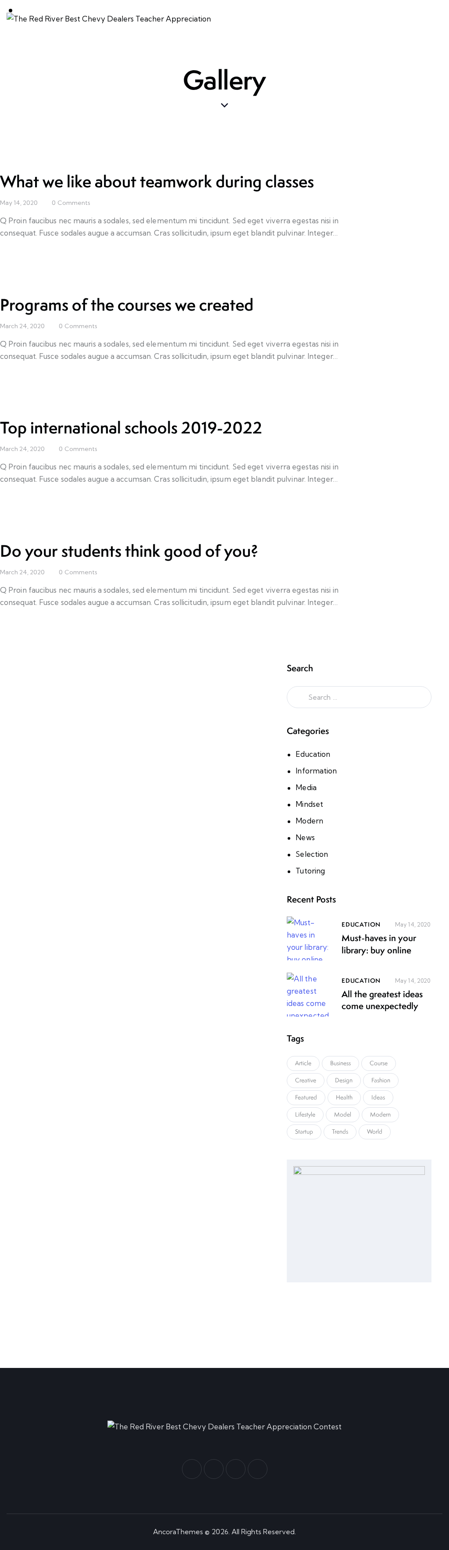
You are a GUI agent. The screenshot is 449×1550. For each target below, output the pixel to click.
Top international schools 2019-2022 (131, 427)
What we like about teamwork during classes (157, 181)
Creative (305, 1080)
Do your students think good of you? (129, 551)
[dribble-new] (236, 1469)
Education (313, 754)
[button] (439, 19)
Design (344, 1080)
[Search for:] (359, 697)
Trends (340, 1131)
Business (340, 1063)
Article (303, 1063)
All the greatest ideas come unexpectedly (382, 1000)
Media (306, 787)
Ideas (378, 1097)
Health (344, 1097)
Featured (306, 1097)
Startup (304, 1131)
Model (342, 1114)
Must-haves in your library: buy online (379, 944)
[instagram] (257, 1469)
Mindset (309, 804)
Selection (312, 854)
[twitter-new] (214, 1469)
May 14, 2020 (19, 203)
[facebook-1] (192, 1469)
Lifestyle (305, 1114)
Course (379, 1063)
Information (316, 770)
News (305, 837)
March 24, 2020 (22, 326)
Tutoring (310, 870)
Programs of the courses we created (126, 305)
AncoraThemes (178, 1531)
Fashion (380, 1080)
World (374, 1131)
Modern (309, 820)
